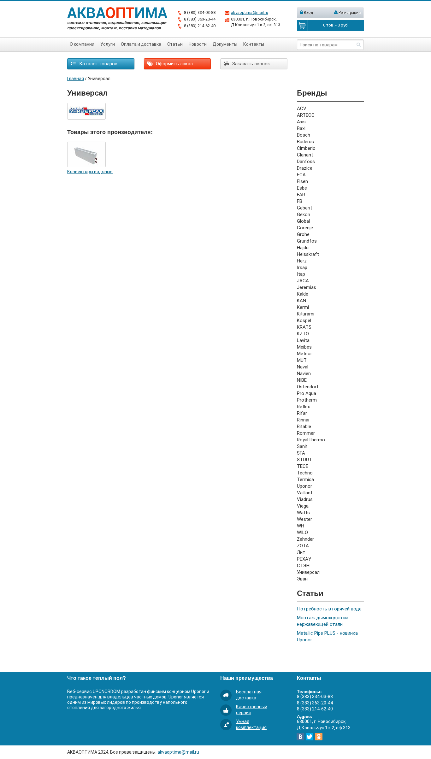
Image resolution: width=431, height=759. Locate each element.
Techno (305, 473)
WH (300, 526)
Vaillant (304, 493)
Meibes (304, 347)
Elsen (302, 181)
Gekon (303, 214)
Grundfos (307, 241)
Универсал (308, 572)
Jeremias (306, 287)
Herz (302, 261)
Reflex (303, 406)
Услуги (107, 44)
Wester (304, 519)
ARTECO (306, 115)
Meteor (304, 353)
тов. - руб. (335, 25)
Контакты (253, 44)
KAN (301, 300)
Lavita (303, 340)
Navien (304, 373)
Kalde (302, 294)
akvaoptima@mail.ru (249, 12)
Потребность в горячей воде (329, 609)
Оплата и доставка (141, 44)
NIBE (302, 380)
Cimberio (306, 148)
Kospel (304, 320)
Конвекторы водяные (90, 171)
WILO (302, 532)
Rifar (302, 413)
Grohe (303, 234)
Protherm (307, 400)
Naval (302, 367)
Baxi (301, 128)
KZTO (303, 334)
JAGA (303, 281)
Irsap (302, 267)
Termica (305, 479)
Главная (75, 78)
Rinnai (303, 420)
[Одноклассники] (318, 736)
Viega (303, 506)
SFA (301, 453)
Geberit (304, 208)
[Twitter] (309, 736)
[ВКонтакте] (300, 736)
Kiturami (305, 314)
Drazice (304, 168)
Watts (303, 512)
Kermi (303, 307)
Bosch (303, 135)
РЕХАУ (304, 559)
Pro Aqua (306, 393)
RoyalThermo (311, 440)
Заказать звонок (250, 64)
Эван (302, 579)
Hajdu (303, 247)
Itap (301, 274)
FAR (301, 194)
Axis (301, 122)
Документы (225, 44)
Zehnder (305, 539)
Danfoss (306, 161)
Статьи (175, 44)
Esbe (302, 188)
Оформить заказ (174, 64)
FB (299, 201)
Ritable (304, 426)
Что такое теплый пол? (96, 677)
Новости (198, 44)
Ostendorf (308, 387)
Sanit (302, 446)
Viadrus (305, 499)
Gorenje (305, 228)
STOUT (304, 459)
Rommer (306, 433)
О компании (82, 44)
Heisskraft (308, 254)
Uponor (304, 486)
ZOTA (303, 546)
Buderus (305, 141)
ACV (301, 108)
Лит (301, 552)
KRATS (304, 327)
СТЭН (303, 565)
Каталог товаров (97, 64)
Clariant (305, 155)
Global (303, 221)
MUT (302, 360)
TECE (302, 466)
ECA (301, 175)
